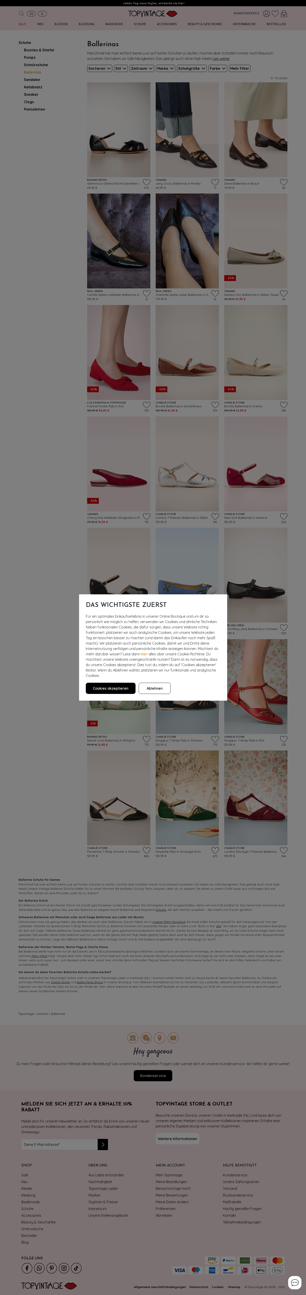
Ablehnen (155, 688)
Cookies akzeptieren (110, 688)
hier (144, 654)
